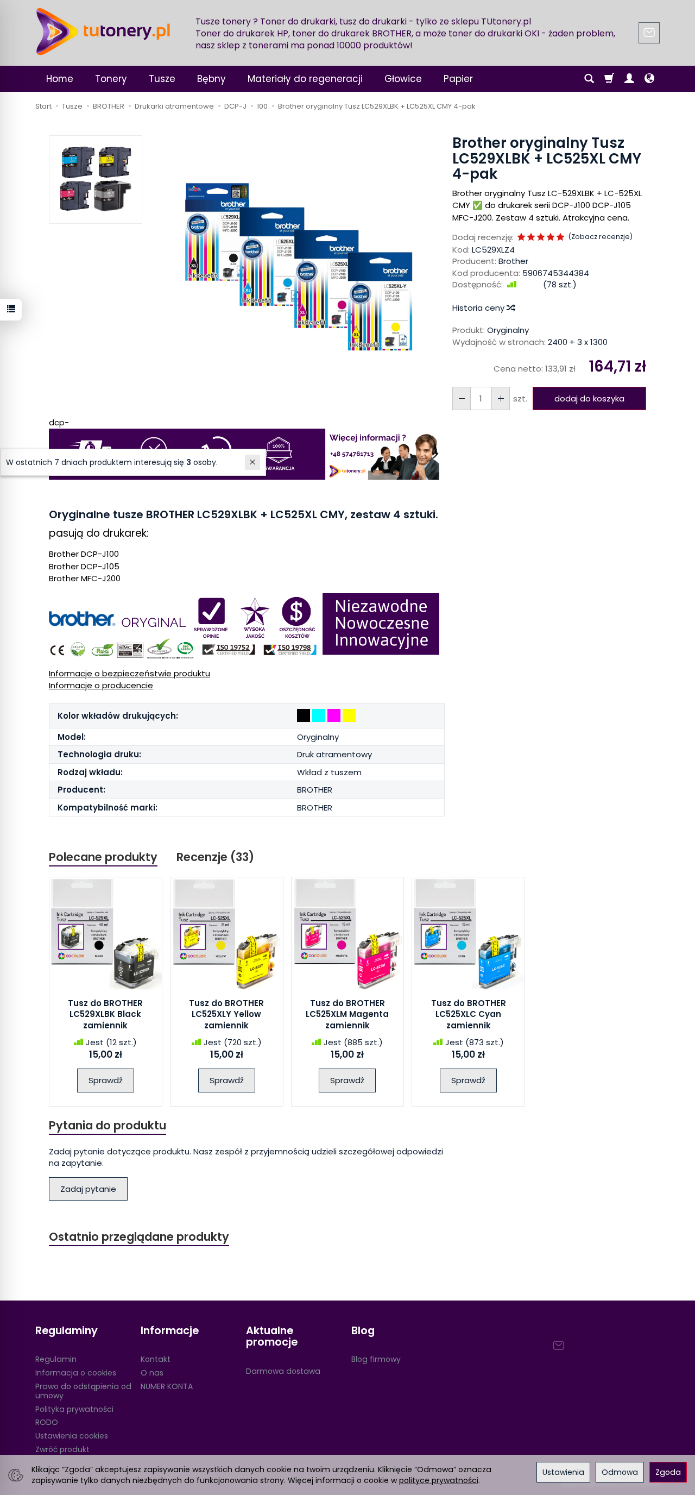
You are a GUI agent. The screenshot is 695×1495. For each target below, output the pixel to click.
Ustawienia (563, 1472)
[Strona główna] (103, 31)
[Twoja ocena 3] (541, 237)
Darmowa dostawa (283, 1371)
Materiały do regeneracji (305, 78)
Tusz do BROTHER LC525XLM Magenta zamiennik (347, 1014)
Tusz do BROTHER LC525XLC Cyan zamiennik (468, 1014)
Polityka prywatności (74, 1409)
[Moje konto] (629, 79)
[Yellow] (349, 715)
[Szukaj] (589, 79)
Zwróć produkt (62, 1449)
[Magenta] (333, 715)
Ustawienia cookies (71, 1435)
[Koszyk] (609, 79)
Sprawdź (106, 1080)
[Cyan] (318, 715)
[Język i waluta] (649, 79)
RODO (46, 1422)
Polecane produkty (103, 857)
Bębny (211, 78)
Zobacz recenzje (600, 236)
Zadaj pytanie (88, 1189)
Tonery (111, 78)
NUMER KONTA (167, 1386)
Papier (458, 78)
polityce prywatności (438, 1480)
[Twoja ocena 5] (560, 237)
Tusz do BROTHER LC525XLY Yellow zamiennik (226, 1014)
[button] (297, 265)
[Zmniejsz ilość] (500, 398)
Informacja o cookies (75, 1372)
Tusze (162, 78)
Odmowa (620, 1472)
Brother (513, 261)
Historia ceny (479, 307)
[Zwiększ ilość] (461, 398)
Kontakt (155, 1359)
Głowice (403, 78)
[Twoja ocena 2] (531, 237)
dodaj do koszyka (589, 398)
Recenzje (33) (215, 857)
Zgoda (668, 1472)
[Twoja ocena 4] (550, 237)
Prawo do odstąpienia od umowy (83, 1391)
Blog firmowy (376, 1359)
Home (59, 78)
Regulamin (56, 1359)
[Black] (303, 715)
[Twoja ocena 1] (521, 237)
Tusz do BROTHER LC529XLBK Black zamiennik (105, 1014)
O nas (152, 1372)
